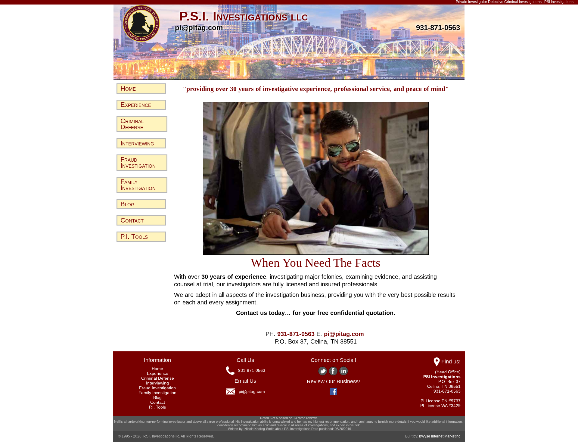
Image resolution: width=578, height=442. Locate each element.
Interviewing (137, 143)
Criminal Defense (132, 124)
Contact (132, 220)
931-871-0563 (438, 27)
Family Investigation (138, 184)
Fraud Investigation (138, 162)
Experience (135, 104)
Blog (127, 204)
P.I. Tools (134, 236)
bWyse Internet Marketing (440, 436)
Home (128, 88)
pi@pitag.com (199, 27)
